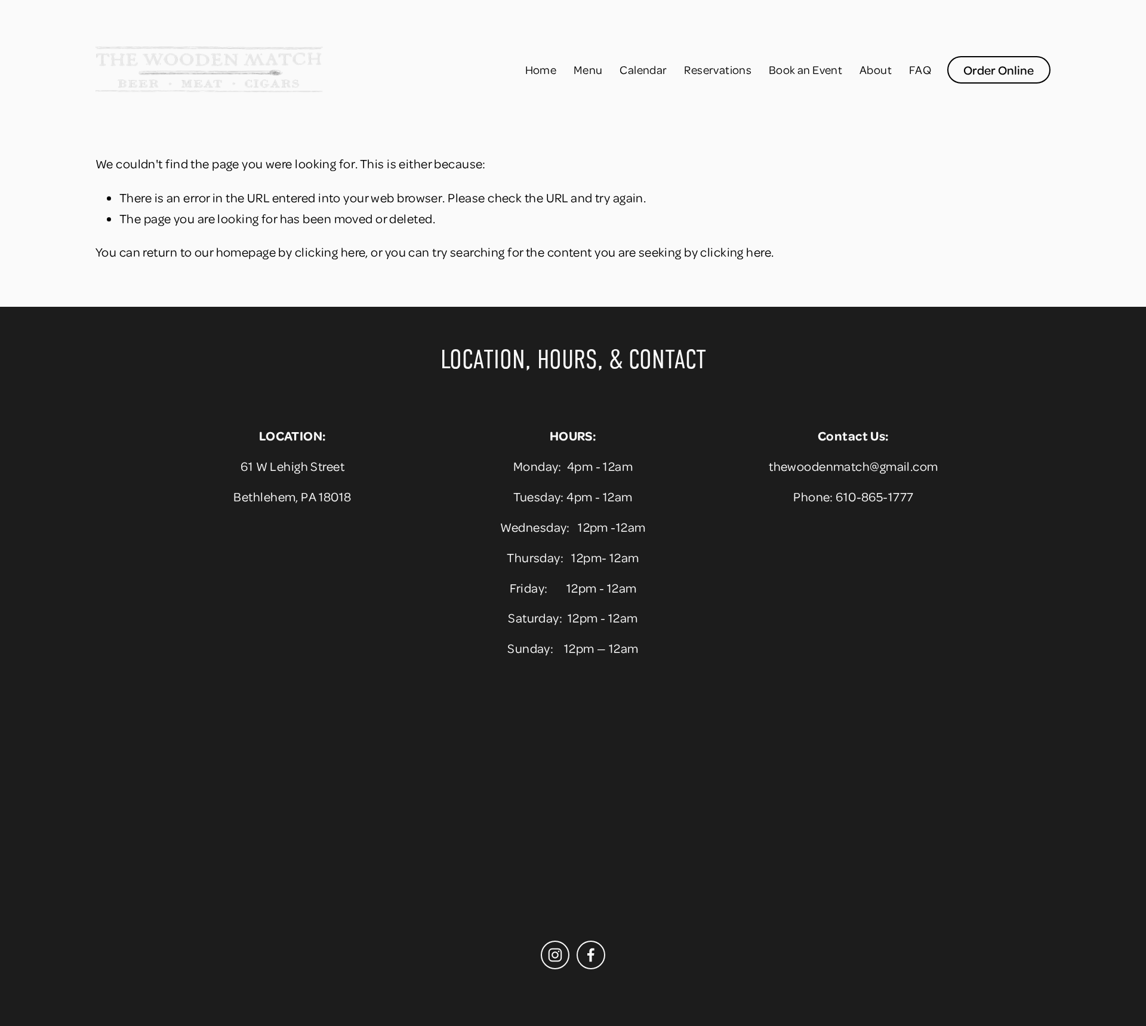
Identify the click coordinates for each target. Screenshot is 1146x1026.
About (876, 69)
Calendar (643, 69)
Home (541, 69)
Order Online (998, 70)
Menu (588, 69)
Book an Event (805, 69)
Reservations (717, 69)
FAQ (920, 69)
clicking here (330, 252)
